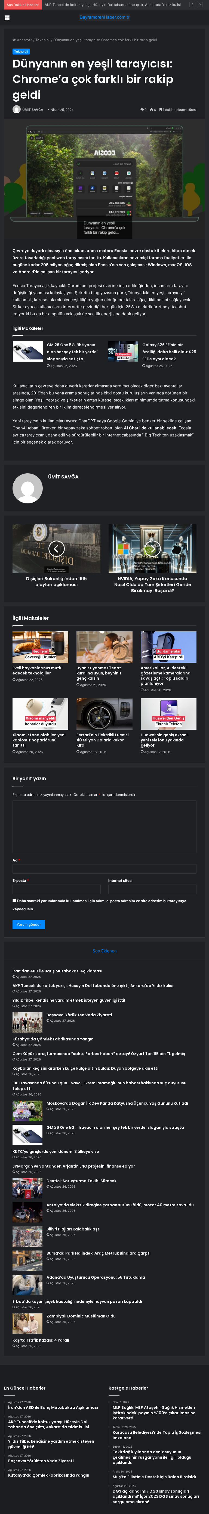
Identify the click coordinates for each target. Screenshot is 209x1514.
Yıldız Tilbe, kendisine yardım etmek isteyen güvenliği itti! (93, 4)
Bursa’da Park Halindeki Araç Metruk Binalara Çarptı (98, 1253)
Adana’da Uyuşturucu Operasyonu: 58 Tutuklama (96, 1277)
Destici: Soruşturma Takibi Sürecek (81, 1181)
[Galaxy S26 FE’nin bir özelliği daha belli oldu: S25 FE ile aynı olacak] (123, 351)
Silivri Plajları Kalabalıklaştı (73, 1229)
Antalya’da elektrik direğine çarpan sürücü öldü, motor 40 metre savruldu (120, 1205)
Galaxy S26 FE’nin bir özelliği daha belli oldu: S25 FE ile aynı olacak (169, 352)
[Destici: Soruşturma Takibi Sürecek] (27, 1188)
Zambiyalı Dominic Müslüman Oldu (81, 1316)
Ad (16, 860)
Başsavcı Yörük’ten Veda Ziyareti (79, 1015)
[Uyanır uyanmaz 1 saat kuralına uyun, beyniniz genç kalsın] (104, 647)
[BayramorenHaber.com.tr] (104, 17)
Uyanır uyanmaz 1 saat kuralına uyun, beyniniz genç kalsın (99, 673)
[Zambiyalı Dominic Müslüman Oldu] (27, 1323)
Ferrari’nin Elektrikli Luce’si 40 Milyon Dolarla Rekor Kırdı (102, 740)
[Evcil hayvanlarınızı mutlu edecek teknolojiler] (40, 647)
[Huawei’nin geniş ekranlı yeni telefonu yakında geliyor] (168, 714)
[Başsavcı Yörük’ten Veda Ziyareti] (27, 1022)
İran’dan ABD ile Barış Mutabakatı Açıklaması (57, 971)
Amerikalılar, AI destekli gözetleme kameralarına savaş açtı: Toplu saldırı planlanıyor (165, 675)
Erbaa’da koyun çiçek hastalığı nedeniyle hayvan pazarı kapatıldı (77, 1301)
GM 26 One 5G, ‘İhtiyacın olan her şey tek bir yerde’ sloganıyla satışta (72, 352)
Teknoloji (42, 40)
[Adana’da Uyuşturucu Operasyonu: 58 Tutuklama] (27, 1285)
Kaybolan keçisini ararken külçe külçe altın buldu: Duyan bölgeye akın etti (85, 1068)
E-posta (21, 880)
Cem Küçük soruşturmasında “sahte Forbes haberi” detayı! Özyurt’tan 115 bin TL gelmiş (99, 1053)
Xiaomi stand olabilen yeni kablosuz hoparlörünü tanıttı (39, 740)
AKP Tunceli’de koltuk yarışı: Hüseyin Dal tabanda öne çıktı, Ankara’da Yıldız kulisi (93, 985)
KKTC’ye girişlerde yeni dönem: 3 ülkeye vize (56, 1151)
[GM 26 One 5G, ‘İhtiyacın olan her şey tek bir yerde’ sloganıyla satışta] (28, 351)
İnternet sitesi (120, 880)
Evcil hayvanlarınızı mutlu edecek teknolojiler (38, 670)
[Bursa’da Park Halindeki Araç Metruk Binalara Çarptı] (27, 1261)
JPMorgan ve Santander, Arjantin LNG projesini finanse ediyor (74, 1166)
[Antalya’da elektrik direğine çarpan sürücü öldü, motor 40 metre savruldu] (27, 1212)
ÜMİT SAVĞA (32, 110)
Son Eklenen (105, 950)
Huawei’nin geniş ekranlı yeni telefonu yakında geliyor (165, 740)
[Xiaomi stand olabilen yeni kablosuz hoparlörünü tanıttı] (40, 714)
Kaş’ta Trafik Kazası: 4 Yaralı (41, 1340)
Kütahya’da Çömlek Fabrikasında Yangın (53, 1039)
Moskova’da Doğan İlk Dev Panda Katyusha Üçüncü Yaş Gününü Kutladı (117, 1103)
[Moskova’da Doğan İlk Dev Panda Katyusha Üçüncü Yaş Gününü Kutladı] (27, 1111)
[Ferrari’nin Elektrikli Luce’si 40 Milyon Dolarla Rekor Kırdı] (104, 714)
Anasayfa (24, 40)
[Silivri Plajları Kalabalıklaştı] (27, 1236)
